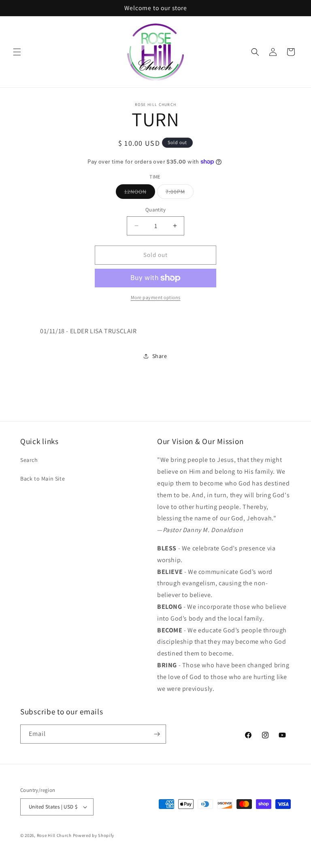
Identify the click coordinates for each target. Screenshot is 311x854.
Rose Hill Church (54, 835)
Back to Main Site (42, 478)
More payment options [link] (156, 297)
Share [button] (159, 356)
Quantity (155, 209)
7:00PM (180, 193)
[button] (17, 52)
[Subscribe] (157, 734)
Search (29, 460)
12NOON (139, 193)
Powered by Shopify (94, 835)
